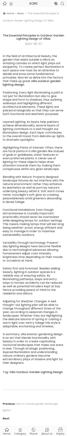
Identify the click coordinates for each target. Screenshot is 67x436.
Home (10, 13)
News (20, 13)
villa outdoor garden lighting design (32, 83)
